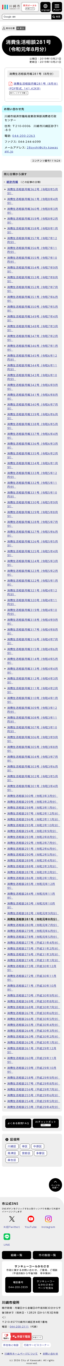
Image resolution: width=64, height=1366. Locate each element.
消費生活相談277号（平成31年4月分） (33, 942)
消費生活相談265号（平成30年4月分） (33, 1025)
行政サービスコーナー (37, 1345)
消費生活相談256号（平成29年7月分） (33, 1089)
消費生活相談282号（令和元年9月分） (33, 913)
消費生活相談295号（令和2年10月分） (33, 825)
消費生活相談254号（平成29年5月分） (33, 1101)
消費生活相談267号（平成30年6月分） (33, 1013)
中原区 (37, 1146)
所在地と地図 (11, 1345)
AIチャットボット (45, 1123)
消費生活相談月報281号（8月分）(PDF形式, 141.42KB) (33, 88)
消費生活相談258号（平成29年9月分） (33, 1077)
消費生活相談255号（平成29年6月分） (33, 1095)
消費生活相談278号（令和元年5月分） (33, 937)
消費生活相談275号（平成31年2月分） (33, 948)
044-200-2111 (19, 1326)
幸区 (25, 1146)
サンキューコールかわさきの (46, 1284)
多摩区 (40, 1153)
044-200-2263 (23, 136)
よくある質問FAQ (18, 1123)
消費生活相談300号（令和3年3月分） (32, 796)
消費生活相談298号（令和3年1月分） (32, 807)
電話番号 (18, 1285)
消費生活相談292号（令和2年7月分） (32, 843)
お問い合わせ (50, 1353)
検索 (58, 16)
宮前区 (26, 1153)
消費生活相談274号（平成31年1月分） (33, 960)
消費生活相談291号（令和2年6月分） (32, 848)
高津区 (12, 1153)
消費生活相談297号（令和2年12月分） (33, 813)
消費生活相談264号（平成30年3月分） (33, 1030)
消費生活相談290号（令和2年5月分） (32, 854)
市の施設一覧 (47, 1255)
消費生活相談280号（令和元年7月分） (33, 925)
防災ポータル (30, 6)
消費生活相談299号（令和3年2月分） (32, 801)
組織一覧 (16, 1255)
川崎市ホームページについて (21, 1353)
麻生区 (12, 1160)
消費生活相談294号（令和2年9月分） (32, 831)
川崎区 (12, 1146)
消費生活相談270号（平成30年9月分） (33, 995)
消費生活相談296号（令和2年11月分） (33, 819)
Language (45, 10)
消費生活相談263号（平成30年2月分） (33, 1036)
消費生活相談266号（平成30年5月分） (33, 1019)
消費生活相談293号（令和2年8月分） (32, 837)
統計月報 (12, 182)
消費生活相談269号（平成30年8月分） (33, 1001)
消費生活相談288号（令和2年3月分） (32, 866)
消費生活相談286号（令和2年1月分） (32, 878)
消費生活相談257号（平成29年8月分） (33, 1083)
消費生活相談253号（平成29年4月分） (33, 1107)
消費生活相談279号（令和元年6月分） (33, 931)
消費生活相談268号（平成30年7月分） (33, 1007)
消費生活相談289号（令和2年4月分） (32, 860)
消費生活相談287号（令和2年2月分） (32, 872)
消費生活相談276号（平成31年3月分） (33, 954)
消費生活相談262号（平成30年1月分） (33, 1042)
